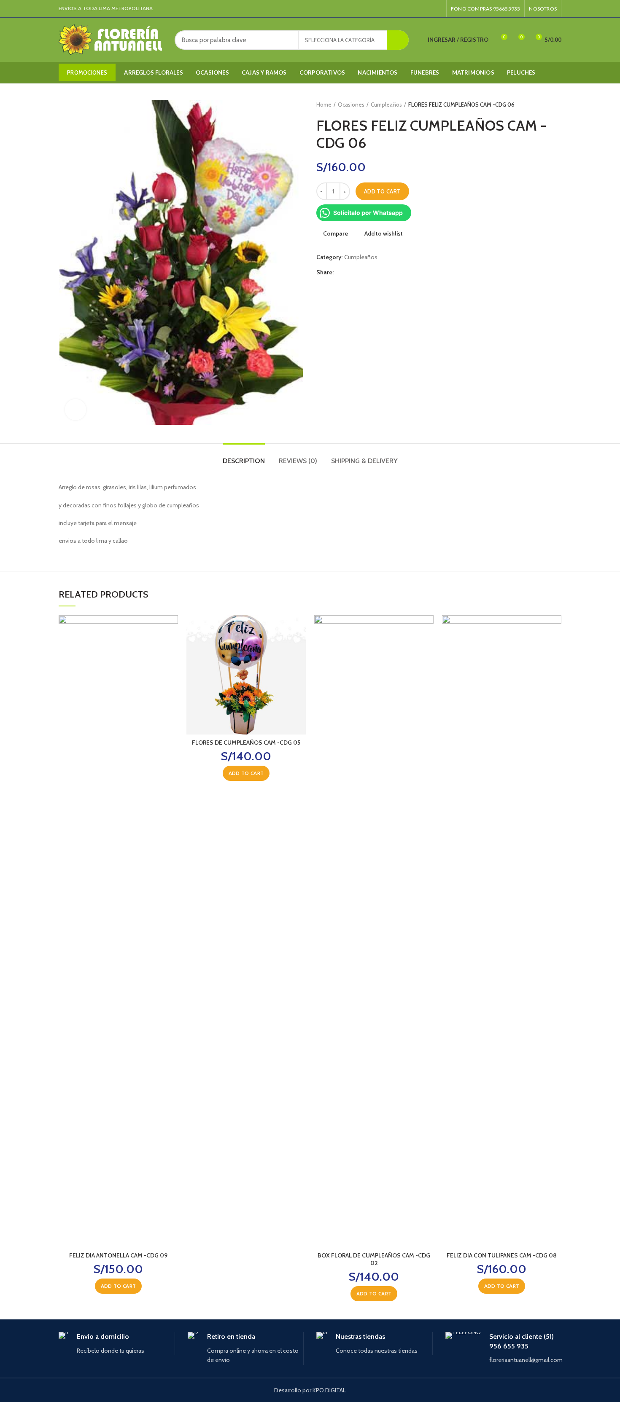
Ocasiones (351, 104)
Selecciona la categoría (340, 40)
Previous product (540, 104)
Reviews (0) (298, 461)
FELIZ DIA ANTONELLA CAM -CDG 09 (118, 1255)
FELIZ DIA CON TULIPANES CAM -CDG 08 (502, 1255)
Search (398, 40)
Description (244, 461)
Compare (335, 233)
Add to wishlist (383, 233)
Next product (557, 104)
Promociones (87, 72)
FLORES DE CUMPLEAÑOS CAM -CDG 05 (246, 742)
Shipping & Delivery (364, 461)
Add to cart (382, 191)
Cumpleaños (386, 104)
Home (324, 104)
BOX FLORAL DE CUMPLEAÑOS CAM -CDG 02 (374, 1259)
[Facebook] (427, 8)
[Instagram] (437, 8)
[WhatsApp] (351, 272)
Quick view (171, 647)
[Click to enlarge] (75, 409)
